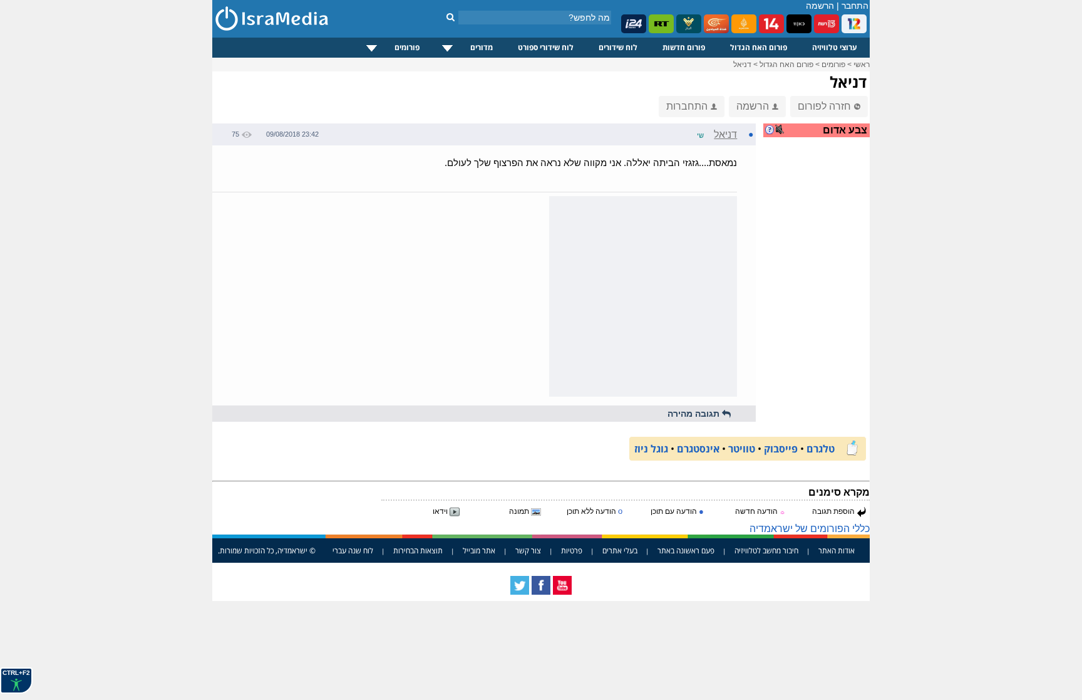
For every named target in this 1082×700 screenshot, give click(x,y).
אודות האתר (836, 550)
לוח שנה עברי (352, 550)
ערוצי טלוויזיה (834, 47)
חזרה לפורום (824, 106)
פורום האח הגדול (758, 47)
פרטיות (571, 550)
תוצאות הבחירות (418, 550)
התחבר (855, 6)
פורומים (407, 47)
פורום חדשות (683, 47)
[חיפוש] (450, 17)
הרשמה (820, 6)
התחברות (687, 106)
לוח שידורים (618, 47)
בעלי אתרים (619, 550)
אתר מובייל (479, 550)
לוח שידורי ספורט (546, 47)
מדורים (481, 47)
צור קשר (528, 550)
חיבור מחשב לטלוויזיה (766, 550)
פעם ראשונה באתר (685, 550)
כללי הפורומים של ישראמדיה (810, 528)
